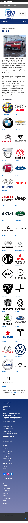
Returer (5, 408)
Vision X (5, 500)
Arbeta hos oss (7, 450)
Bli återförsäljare (7, 441)
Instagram (5, 468)
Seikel (4, 495)
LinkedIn (5, 470)
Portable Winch (7, 492)
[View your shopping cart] (23, 21)
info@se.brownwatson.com (8, 7)
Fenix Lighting (6, 488)
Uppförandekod (7, 453)
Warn (4, 502)
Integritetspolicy (7, 458)
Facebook (5, 466)
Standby (5, 497)
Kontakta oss (15, 392)
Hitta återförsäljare (8, 440)
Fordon (10, 28)
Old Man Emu (6, 490)
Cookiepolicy (6, 460)
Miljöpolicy (6, 456)
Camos (5, 485)
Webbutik (4, 28)
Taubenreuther (7, 498)
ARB (4, 483)
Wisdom (5, 503)
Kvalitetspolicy (7, 455)
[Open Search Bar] (26, 21)
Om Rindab (6, 448)
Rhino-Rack (6, 493)
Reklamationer (7, 409)
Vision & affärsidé (7, 451)
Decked (5, 487)
